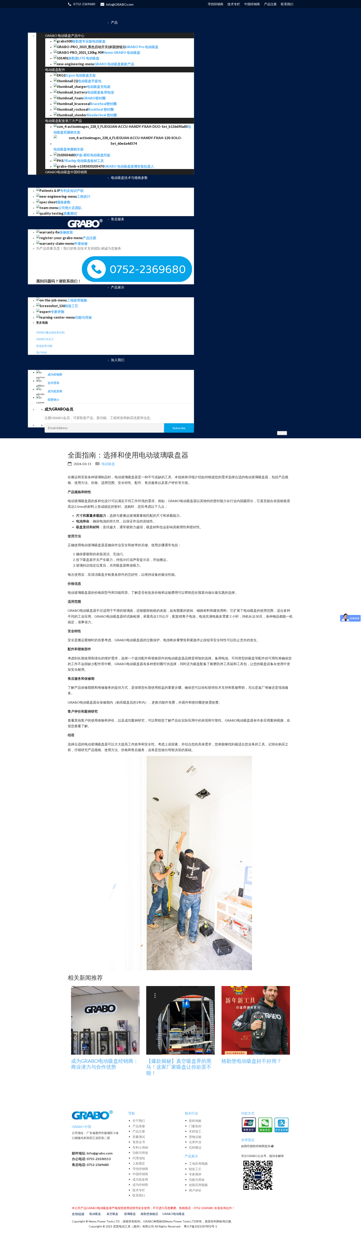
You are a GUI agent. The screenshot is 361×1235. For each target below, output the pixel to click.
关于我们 (138, 1120)
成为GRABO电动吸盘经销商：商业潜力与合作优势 (104, 1064)
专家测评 (195, 1174)
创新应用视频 (198, 1185)
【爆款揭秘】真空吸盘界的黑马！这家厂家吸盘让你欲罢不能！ (178, 1067)
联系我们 (138, 1195)
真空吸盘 (112, 1214)
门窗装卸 (195, 1126)
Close (282, 432)
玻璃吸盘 (130, 1214)
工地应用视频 (198, 1163)
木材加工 (195, 1131)
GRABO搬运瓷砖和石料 (50, 332)
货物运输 (195, 1137)
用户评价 (41, 352)
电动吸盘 (108, 464)
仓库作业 (195, 1142)
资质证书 (138, 1142)
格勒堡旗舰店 (149, 1214)
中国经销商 (140, 1174)
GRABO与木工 (45, 339)
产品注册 (138, 1131)
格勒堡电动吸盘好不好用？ (251, 1061)
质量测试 (138, 1137)
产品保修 (138, 1126)
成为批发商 (140, 1179)
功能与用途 (140, 1152)
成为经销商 (140, 1184)
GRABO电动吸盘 (173, 1214)
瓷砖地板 (195, 1120)
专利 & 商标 (140, 1147)
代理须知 (138, 1158)
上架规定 (138, 1163)
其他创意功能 (44, 346)
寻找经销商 (140, 1169)
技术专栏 (138, 1190)
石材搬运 (195, 1147)
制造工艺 (195, 1169)
